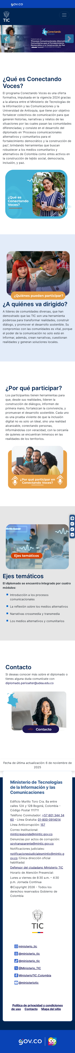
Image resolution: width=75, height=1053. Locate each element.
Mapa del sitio (51, 1009)
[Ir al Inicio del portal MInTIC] (37, 921)
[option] (37, 38)
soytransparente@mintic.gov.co (32, 843)
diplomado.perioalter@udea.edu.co (29, 683)
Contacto (31, 1009)
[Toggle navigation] (64, 15)
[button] (5, 38)
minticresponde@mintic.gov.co (31, 834)
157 (42, 824)
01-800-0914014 (49, 819)
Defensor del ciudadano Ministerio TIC (36, 867)
